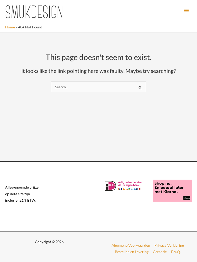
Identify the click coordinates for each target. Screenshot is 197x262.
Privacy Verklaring (169, 245)
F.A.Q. (176, 251)
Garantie (160, 251)
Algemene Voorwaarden (131, 245)
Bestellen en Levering (132, 251)
